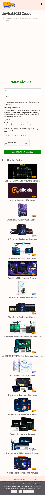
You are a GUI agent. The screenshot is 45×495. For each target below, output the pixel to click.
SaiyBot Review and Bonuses (22, 375)
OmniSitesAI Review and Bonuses (22, 278)
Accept (14, 491)
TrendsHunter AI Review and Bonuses (22, 453)
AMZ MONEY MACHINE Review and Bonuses (22, 356)
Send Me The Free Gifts (22, 152)
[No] (42, 488)
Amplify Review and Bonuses (22, 434)
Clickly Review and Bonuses (22, 200)
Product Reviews (11, 18)
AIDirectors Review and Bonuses (22, 239)
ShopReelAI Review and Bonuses (22, 317)
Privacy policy (28, 491)
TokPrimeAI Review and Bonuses (22, 297)
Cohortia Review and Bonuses (22, 258)
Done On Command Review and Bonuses (22, 181)
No (20, 491)
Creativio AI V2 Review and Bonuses (23, 220)
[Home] (3, 18)
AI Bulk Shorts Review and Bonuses (22, 473)
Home (8, 479)
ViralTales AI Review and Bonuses (22, 414)
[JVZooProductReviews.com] (9, 5)
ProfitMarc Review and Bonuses (22, 395)
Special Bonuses (32, 479)
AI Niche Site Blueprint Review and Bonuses (22, 336)
